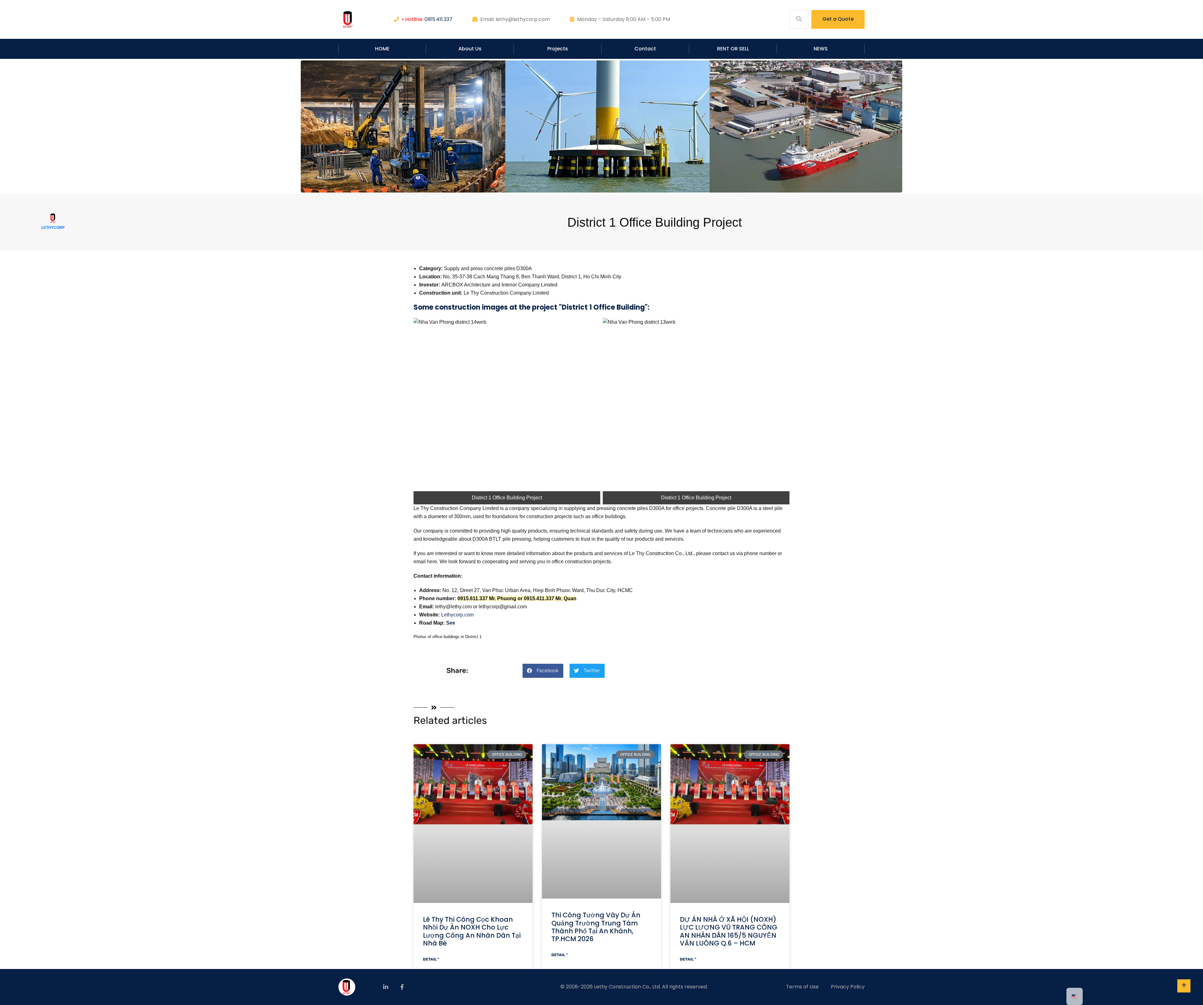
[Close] (1196, 7)
